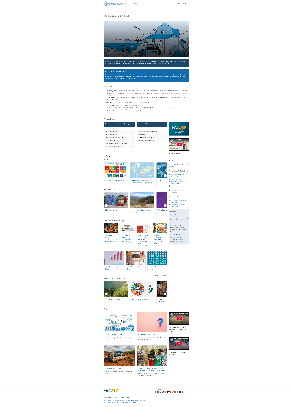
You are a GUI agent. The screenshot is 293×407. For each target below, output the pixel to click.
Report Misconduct (108, 402)
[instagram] (160, 392)
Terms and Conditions (118, 400)
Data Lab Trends (137, 299)
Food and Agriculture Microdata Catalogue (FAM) (141, 182)
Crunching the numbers (114, 334)
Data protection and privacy (132, 400)
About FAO (106, 10)
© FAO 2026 (157, 396)
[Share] (185, 3)
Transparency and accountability (122, 402)
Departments (114, 10)
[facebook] (158, 392)
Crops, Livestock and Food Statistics (116, 137)
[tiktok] (168, 392)
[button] (165, 175)
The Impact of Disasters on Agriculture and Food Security (127, 238)
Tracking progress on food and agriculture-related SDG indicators (158, 240)
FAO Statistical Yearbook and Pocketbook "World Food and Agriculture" (143, 240)
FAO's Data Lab (110, 210)
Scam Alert (142, 400)
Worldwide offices (124, 397)
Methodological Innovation (146, 140)
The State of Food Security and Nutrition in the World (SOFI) (111, 238)
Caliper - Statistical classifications (111, 300)
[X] (180, 392)
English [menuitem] (178, 3)
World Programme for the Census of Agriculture (140, 211)
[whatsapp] (177, 392)
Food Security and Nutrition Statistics (116, 143)
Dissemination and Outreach (146, 137)
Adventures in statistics (113, 368)
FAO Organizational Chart (110, 397)
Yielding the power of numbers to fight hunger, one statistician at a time (152, 369)
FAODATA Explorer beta (113, 181)
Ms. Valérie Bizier (175, 234)
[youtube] (182, 392)
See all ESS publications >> (159, 275)
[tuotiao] (170, 392)
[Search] (188, 3)
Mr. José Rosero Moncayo (177, 215)
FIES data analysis (164, 299)
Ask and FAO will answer (146, 334)
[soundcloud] (165, 392)
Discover (135, 3)
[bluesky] (155, 392)
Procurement (134, 402)
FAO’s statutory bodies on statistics (176, 165)
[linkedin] (163, 392)
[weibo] (175, 392)
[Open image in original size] (179, 130)
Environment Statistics (112, 140)
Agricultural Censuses (112, 131)
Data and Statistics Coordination (147, 131)
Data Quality (141, 134)
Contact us (109, 400)
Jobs (105, 400)
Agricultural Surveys (111, 134)
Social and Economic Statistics (114, 146)
